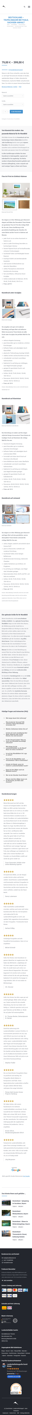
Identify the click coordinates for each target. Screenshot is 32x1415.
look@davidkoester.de (10, 1258)
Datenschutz (12, 1413)
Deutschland (10, 119)
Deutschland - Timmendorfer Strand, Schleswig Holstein (19, 1234)
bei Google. (26, 1176)
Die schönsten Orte (7, 1336)
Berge (3, 1351)
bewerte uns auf (13, 1376)
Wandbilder (17, 119)
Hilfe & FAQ (5, 1341)
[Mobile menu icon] (29, 7)
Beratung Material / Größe (9, 87)
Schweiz (28, 1353)
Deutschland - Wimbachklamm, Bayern (20, 1212)
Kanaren (23, 1355)
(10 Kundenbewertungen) (15, 70)
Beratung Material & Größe (9, 1338)
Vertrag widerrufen (25, 1413)
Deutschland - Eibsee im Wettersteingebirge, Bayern (21, 1223)
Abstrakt (24, 1351)
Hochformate (12, 1353)
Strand (8, 1351)
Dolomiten (10, 1355)
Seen (12, 1351)
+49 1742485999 (8, 1260)
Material (4, 92)
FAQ (20, 87)
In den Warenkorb (16, 111)
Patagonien (17, 1355)
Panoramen (5, 1353)
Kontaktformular (8, 1262)
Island (4, 1355)
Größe (3, 101)
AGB (18, 1413)
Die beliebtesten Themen (8, 1334)
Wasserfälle (17, 1351)
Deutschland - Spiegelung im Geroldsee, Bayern (20, 1202)
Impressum (6, 1413)
